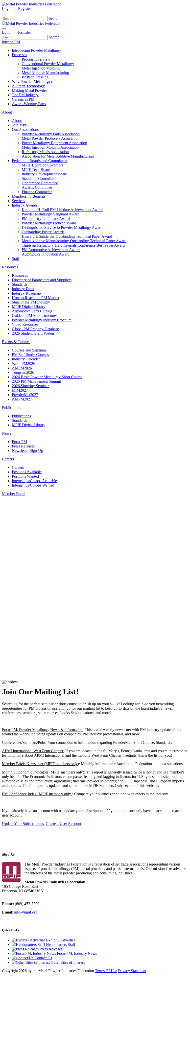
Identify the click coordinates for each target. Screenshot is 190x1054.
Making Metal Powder (29, 90)
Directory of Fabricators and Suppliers (41, 280)
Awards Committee (37, 187)
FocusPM (19, 442)
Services (18, 201)
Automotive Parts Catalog (32, 311)
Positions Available (27, 472)
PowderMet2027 (25, 395)
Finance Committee (37, 192)
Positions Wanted (25, 476)
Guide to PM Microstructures (34, 315)
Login (6, 8)
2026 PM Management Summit (36, 381)
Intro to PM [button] (11, 42)
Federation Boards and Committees (39, 161)
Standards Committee (38, 178)
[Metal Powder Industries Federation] (32, 4)
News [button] (6, 433)
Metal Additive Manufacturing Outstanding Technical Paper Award (74, 241)
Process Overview (36, 59)
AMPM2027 (22, 399)
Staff (15, 259)
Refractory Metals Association (45, 152)
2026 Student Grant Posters (33, 333)
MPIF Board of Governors (42, 165)
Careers (18, 467)
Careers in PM (23, 99)
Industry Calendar (26, 359)
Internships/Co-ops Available (34, 481)
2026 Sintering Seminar (30, 386)
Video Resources (25, 324)
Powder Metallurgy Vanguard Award (50, 214)
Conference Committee (40, 183)
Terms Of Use (106, 971)
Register (24, 8)
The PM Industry (25, 95)
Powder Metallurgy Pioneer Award (49, 223)
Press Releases (23, 446)
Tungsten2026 (23, 372)
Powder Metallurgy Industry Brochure (41, 320)
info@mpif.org (25, 912)
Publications (21, 416)
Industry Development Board (44, 174)
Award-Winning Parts (29, 104)
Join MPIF (20, 125)
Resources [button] (10, 267)
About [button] (7, 112)
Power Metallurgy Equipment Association (54, 143)
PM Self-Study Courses (30, 354)
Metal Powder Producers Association (50, 138)
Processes (19, 55)
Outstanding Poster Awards (43, 232)
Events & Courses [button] (16, 342)
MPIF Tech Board (36, 169)
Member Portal (13, 494)
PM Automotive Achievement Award (51, 250)
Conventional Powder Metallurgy (48, 64)
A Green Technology (28, 86)
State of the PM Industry (31, 302)
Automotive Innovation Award (46, 254)
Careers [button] (8, 459)
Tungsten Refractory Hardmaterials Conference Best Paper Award (73, 245)
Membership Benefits (28, 196)
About (17, 120)
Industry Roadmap (26, 293)
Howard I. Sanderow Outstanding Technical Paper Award (67, 236)
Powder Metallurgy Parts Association (51, 134)
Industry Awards (25, 205)
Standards (19, 284)
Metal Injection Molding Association (50, 147)
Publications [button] (11, 407)
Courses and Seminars (29, 350)
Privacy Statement (132, 971)
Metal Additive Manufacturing (45, 72)
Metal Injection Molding (41, 68)
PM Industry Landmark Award (46, 218)
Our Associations (25, 129)
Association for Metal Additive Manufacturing (58, 156)
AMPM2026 (22, 368)
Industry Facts (23, 289)
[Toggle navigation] (4, 29)
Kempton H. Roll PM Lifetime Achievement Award (62, 210)
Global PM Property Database (35, 329)
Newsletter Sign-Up (27, 450)
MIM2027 (20, 390)
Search (54, 18)
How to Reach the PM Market (35, 298)
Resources (20, 275)
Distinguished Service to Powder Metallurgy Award (62, 227)
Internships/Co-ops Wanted (33, 485)
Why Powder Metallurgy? (32, 81)
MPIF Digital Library (28, 306)
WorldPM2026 (23, 363)
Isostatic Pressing (35, 77)
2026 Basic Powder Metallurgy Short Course (47, 377)
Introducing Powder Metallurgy (36, 50)
